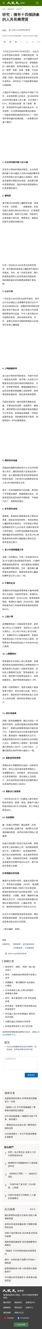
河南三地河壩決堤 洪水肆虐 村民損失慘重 (21, 1234)
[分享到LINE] (10, 42)
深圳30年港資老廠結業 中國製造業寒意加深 (21, 1226)
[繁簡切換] (38, 42)
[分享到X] (16, 42)
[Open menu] (3, 3)
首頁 (4, 9)
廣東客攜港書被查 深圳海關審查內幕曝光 (21, 1243)
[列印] (27, 42)
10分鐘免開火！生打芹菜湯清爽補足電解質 (20, 1135)
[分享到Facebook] (4, 42)
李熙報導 (17, 944)
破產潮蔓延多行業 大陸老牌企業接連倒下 (21, 1270)
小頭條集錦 (29, 948)
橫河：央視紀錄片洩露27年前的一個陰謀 (20, 1261)
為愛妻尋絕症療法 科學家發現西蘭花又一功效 (21, 1100)
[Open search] (37, 3)
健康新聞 (10, 9)
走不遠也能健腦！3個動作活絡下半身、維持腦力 (21, 1117)
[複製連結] (21, 42)
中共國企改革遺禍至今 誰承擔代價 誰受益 (21, 1279)
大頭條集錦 (17, 948)
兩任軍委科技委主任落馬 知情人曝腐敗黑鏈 (21, 1217)
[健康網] (13, 2)
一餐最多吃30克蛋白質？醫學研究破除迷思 (20, 1126)
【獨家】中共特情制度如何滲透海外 (20, 1252)
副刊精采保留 (28, 944)
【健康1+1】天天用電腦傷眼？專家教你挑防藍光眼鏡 (20, 1109)
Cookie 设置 (21, 1324)
